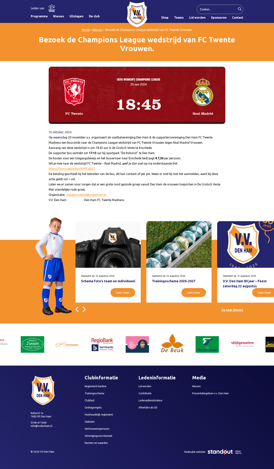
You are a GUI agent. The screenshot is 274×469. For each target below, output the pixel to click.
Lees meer (123, 292)
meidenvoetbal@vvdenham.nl (86, 194)
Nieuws (97, 29)
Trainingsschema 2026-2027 (173, 281)
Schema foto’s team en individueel (108, 281)
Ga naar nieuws (232, 310)
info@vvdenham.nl (41, 425)
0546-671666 (39, 422)
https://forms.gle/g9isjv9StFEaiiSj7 (72, 168)
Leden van (37, 8)
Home (86, 29)
